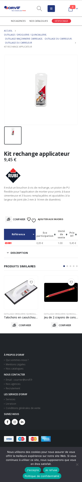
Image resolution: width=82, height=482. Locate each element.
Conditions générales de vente (23, 408)
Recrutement (13, 388)
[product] (21, 292)
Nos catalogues (38, 21)
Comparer (19, 219)
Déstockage (61, 21)
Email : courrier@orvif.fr (19, 379)
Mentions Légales (15, 364)
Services (10, 399)
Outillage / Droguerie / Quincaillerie (22, 314)
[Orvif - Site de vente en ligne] (15, 8)
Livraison (11, 403)
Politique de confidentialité (42, 476)
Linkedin (22, 422)
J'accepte (33, 470)
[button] (64, 266)
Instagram (15, 422)
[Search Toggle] (39, 8)
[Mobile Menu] (51, 8)
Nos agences (18, 21)
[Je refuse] (77, 464)
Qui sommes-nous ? (17, 360)
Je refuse (51, 470)
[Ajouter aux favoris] (31, 282)
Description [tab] (19, 253)
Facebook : (7, 422)
